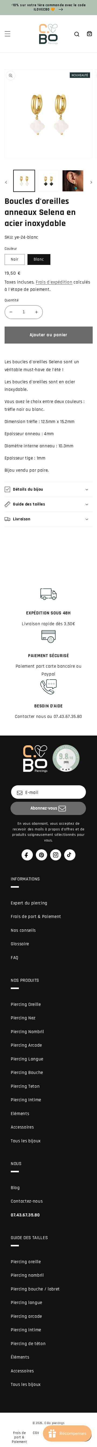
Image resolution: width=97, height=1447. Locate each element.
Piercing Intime (26, 1100)
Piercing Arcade (26, 1045)
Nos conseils (23, 930)
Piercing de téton (28, 1344)
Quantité (12, 300)
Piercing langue (26, 1303)
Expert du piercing (29, 903)
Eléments (20, 1114)
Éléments (20, 1357)
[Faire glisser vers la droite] (91, 182)
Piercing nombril (27, 1275)
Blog (15, 1188)
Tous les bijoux (26, 1141)
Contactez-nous (27, 1201)
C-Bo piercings (54, 1423)
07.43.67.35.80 (25, 1215)
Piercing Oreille (26, 1004)
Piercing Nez (23, 1018)
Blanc (39, 259)
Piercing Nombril (27, 1032)
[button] (7, 33)
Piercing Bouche (27, 1073)
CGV (36, 1433)
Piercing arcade (26, 1316)
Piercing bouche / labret (35, 1289)
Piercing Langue (27, 1059)
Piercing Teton (25, 1086)
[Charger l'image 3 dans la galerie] (73, 181)
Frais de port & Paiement (36, 917)
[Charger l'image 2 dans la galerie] (48, 181)
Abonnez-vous (43, 808)
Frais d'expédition (54, 282)
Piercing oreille (26, 1262)
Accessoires (22, 1127)
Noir (15, 259)
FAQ (15, 958)
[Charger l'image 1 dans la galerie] (24, 181)
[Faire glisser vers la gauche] (6, 182)
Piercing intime (26, 1330)
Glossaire (20, 944)
